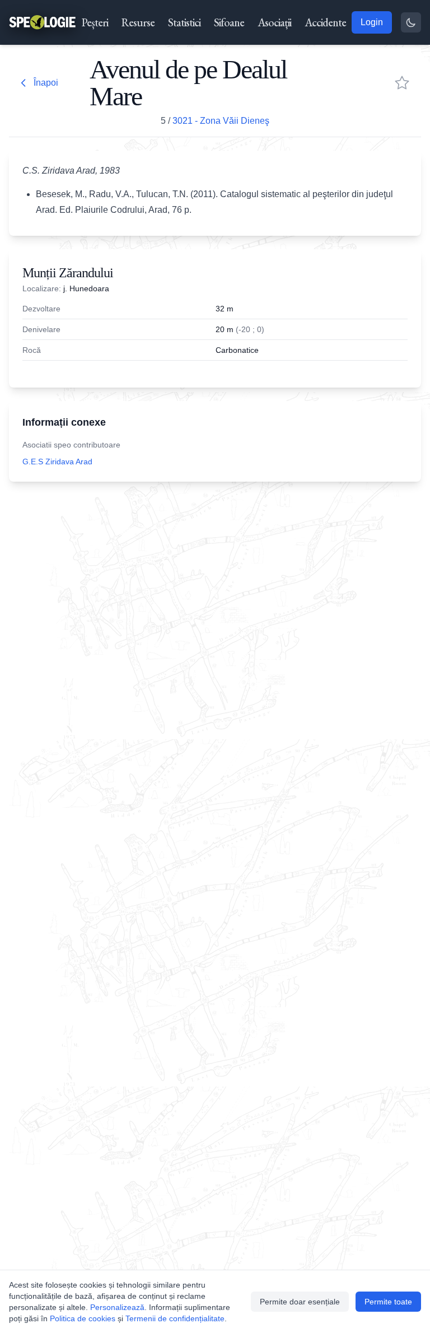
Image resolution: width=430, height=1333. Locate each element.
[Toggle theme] (411, 22)
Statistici (184, 22)
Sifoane (229, 22)
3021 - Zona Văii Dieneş (220, 120)
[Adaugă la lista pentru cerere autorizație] (402, 83)
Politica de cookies (82, 1318)
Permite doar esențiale (300, 1301)
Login (372, 22)
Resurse (138, 22)
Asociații (274, 22)
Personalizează (117, 1307)
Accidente (325, 22)
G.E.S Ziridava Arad (57, 461)
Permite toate (388, 1301)
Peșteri (95, 22)
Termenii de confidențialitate (175, 1318)
